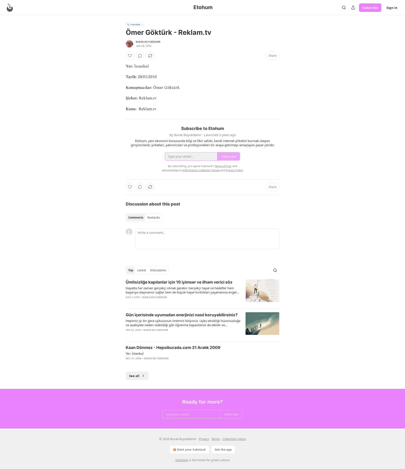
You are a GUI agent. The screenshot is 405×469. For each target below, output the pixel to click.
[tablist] (144, 217)
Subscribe (370, 7)
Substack (181, 460)
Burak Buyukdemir (148, 41)
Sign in (391, 7)
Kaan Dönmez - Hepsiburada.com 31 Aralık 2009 (173, 347)
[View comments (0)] (140, 55)
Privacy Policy (234, 170)
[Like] (130, 55)
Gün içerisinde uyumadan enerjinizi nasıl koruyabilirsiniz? (182, 314)
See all (134, 376)
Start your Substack (191, 449)
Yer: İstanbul (135, 353)
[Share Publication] (353, 7)
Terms (215, 439)
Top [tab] (130, 270)
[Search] (344, 7)
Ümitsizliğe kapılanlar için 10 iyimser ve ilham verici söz (179, 282)
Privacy (204, 439)
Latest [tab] (141, 270)
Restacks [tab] (153, 217)
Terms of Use (223, 166)
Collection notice (234, 439)
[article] (202, 292)
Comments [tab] (135, 217)
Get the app (223, 449)
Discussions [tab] (158, 270)
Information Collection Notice (201, 170)
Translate (135, 24)
